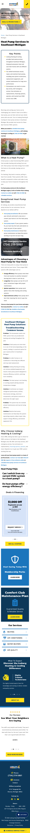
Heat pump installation (11, 213)
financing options (15, 446)
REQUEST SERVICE (14, 527)
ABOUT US (15, 700)
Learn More (15, 617)
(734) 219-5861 (18, 133)
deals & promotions (10, 22)
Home (2, 35)
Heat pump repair (9, 223)
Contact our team (15, 457)
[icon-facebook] (12, 799)
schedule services (6, 195)
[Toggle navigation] (2, 4)
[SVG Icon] (15, 799)
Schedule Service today (15, 830)
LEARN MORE (15, 577)
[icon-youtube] (18, 799)
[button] (13, 539)
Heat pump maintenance (11, 231)
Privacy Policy (19, 825)
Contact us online (6, 193)
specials (22, 446)
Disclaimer (10, 825)
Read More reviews (15, 754)
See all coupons (15, 544)
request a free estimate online (15, 460)
